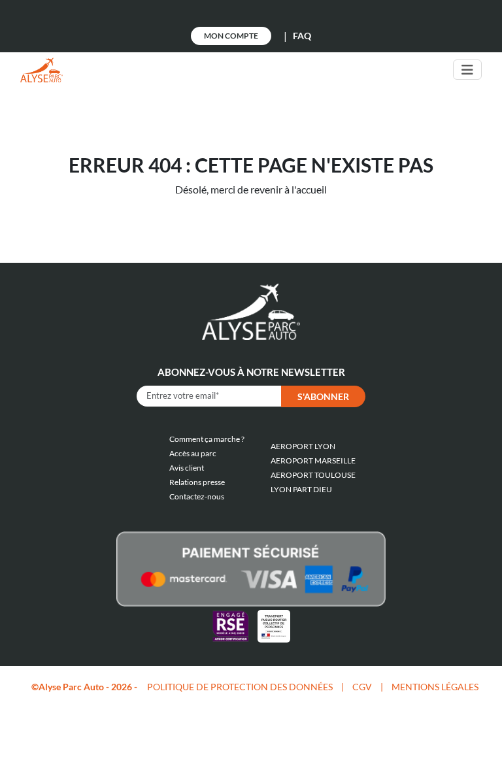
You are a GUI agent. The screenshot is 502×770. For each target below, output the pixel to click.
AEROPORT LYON (303, 446)
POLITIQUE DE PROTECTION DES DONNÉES (240, 686)
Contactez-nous (196, 496)
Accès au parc (192, 453)
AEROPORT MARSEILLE (313, 460)
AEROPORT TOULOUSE (313, 475)
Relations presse (197, 482)
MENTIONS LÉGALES (435, 686)
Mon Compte (231, 36)
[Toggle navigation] (467, 69)
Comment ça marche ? (206, 439)
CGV (362, 686)
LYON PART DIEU (301, 489)
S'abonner (323, 396)
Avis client (186, 468)
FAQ (302, 35)
